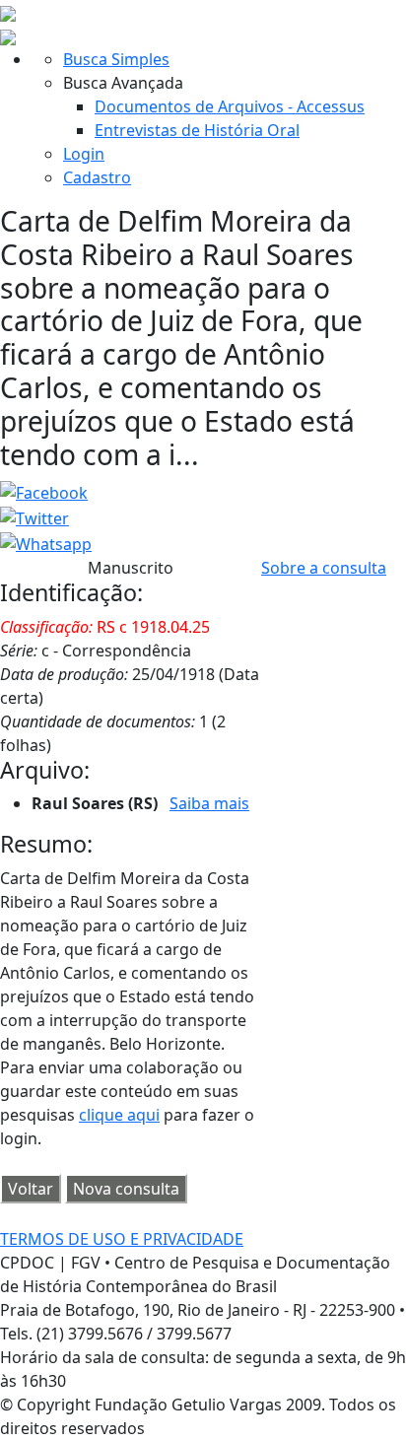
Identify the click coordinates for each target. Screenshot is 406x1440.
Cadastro (97, 177)
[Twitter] (34, 516)
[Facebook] (44, 492)
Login (83, 154)
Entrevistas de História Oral (197, 130)
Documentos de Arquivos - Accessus (230, 106)
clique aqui (119, 1115)
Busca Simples (116, 59)
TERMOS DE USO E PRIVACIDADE (121, 1239)
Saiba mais (209, 803)
